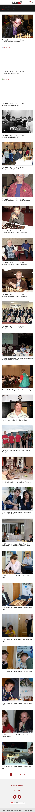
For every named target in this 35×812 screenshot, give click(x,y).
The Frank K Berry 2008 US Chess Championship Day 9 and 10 (13, 40)
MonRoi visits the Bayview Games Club (14, 420)
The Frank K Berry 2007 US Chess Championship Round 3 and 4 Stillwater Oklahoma (14, 296)
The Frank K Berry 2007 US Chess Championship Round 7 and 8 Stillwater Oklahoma (14, 232)
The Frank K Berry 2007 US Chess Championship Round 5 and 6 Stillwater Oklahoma (14, 264)
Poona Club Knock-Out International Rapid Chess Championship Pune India (17, 359)
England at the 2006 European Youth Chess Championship (16, 451)
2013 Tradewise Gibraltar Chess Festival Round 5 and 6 (17, 640)
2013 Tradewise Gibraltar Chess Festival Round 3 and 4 (17, 672)
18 (20, 774)
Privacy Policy (17, 790)
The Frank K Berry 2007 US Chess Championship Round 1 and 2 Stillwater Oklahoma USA (14, 327)
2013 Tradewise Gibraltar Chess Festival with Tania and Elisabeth (16, 513)
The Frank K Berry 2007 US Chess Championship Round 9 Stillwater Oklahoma (16, 199)
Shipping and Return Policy (17, 785)
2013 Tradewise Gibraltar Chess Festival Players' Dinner (15, 735)
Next (24, 774)
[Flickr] (19, 797)
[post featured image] (17, 26)
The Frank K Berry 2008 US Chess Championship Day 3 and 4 (13, 136)
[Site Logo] (17, 2)
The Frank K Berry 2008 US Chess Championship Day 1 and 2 (13, 168)
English (15, 802)
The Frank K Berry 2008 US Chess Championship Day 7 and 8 (13, 72)
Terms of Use (17, 788)
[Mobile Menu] (4, 2)
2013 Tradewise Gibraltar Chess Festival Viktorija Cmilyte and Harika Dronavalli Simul (16, 544)
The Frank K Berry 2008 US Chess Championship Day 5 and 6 (13, 104)
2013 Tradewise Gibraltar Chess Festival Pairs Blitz (16, 767)
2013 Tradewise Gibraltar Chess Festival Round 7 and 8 (17, 608)
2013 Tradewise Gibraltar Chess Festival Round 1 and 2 (17, 704)
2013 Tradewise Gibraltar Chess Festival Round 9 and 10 (17, 576)
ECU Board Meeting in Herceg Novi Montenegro (17, 482)
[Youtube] (14, 797)
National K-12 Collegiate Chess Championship (16, 390)
